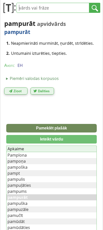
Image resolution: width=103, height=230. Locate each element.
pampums (17, 191)
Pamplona (17, 155)
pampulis (16, 179)
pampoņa (17, 161)
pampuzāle (18, 209)
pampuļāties (19, 185)
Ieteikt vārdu (51, 139)
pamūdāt (16, 221)
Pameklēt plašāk (51, 128)
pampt (14, 173)
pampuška (18, 203)
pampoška (18, 167)
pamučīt (15, 215)
